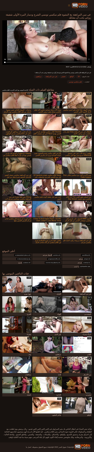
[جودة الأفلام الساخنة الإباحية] (80, 5)
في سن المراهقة (51, 76)
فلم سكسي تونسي (75, 82)
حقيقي (63, 76)
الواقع (72, 76)
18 (79, 76)
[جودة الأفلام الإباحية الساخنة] (82, 447)
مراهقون (38, 76)
